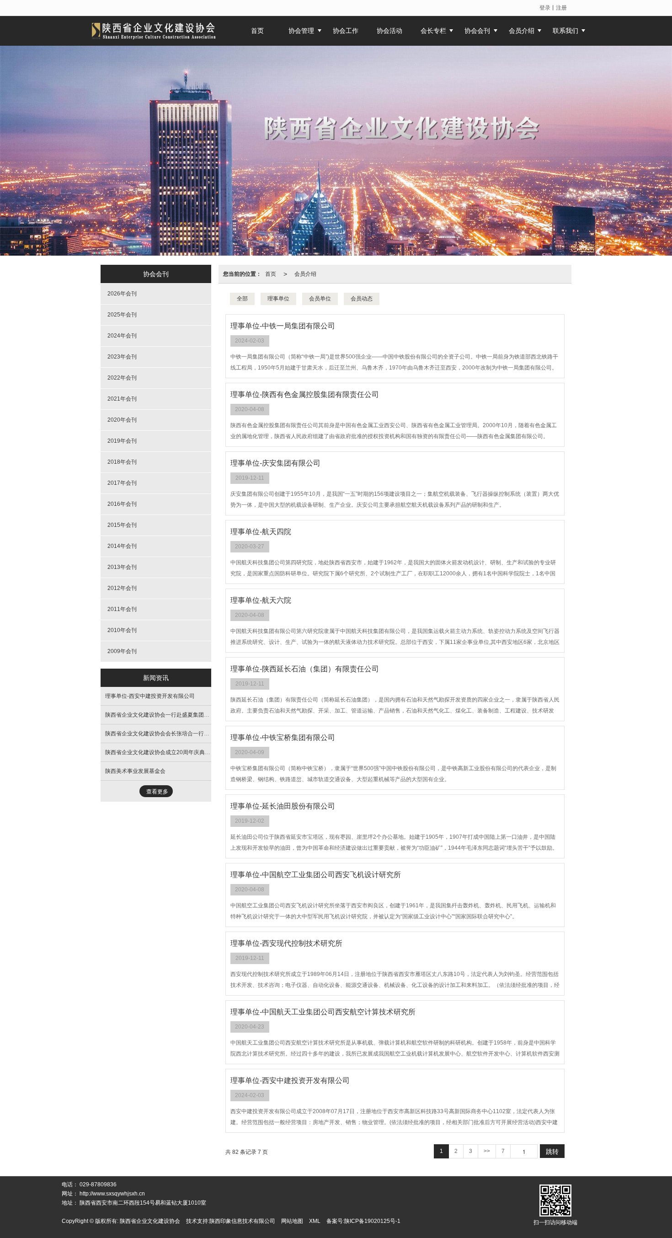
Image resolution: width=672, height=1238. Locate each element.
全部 (242, 298)
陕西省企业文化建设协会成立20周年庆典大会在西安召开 (174, 752)
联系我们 (565, 30)
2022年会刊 (122, 378)
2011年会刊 (122, 609)
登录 (544, 8)
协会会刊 (477, 30)
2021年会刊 (122, 399)
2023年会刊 (122, 357)
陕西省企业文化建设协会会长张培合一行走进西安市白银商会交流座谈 (190, 733)
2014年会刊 (122, 546)
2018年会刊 (122, 462)
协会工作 (345, 30)
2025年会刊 (122, 314)
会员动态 (362, 298)
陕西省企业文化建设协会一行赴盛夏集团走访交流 (165, 715)
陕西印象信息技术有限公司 (242, 1221)
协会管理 (301, 30)
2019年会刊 (122, 441)
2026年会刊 (122, 293)
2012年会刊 (122, 588)
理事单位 (278, 298)
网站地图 (292, 1221)
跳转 (552, 1151)
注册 (561, 8)
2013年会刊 (122, 567)
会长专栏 (433, 30)
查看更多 (157, 791)
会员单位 (320, 298)
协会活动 (389, 30)
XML (314, 1221)
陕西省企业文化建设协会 (150, 1221)
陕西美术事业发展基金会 (135, 771)
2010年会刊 (122, 630)
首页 (270, 274)
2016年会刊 (122, 504)
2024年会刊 (122, 335)
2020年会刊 (122, 420)
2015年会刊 (122, 525)
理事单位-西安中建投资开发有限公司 (150, 696)
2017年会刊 (122, 483)
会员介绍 (521, 30)
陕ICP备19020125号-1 (372, 1221)
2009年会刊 (122, 651)
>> (487, 1151)
